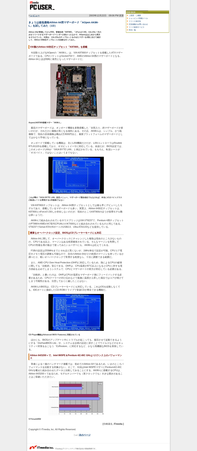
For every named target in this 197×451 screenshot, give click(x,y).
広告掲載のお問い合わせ (138, 24)
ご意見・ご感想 (135, 15)
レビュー (35, 15)
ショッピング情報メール (138, 18)
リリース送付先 (135, 21)
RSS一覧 (132, 30)
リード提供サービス (136, 27)
